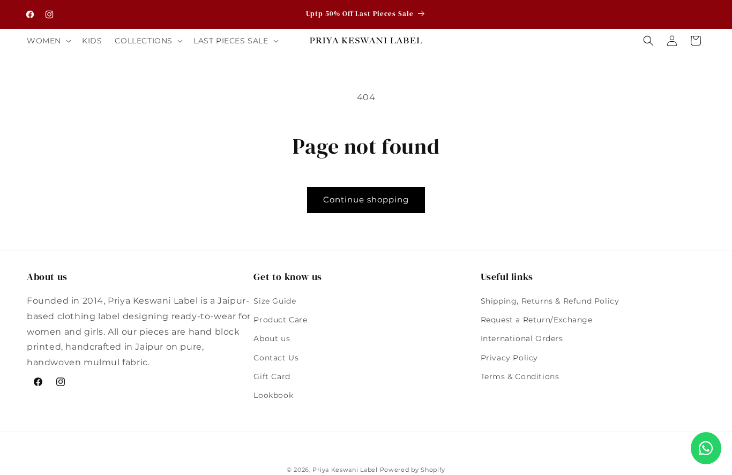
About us (271, 338)
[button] (48, 40)
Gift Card (271, 376)
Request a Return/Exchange (537, 320)
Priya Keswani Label (344, 469)
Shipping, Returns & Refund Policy (550, 301)
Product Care (280, 320)
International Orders (522, 338)
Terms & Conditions (520, 376)
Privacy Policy (509, 358)
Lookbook (273, 395)
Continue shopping (366, 199)
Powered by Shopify (413, 469)
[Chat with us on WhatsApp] (706, 448)
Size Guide (274, 301)
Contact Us (275, 358)
